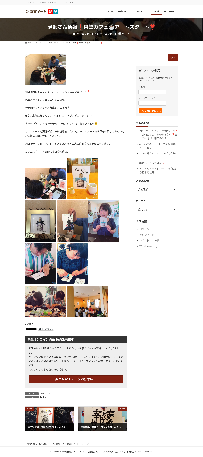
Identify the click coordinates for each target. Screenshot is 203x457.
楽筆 (45, 397)
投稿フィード (146, 234)
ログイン (144, 229)
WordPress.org (148, 246)
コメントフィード (149, 240)
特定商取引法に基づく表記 (37, 444)
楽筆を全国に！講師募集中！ (76, 379)
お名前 (142, 87)
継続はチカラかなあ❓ (152, 163)
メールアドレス (146, 98)
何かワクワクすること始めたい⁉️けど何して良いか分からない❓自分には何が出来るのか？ (158, 134)
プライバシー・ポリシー (90, 444)
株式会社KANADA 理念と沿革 (64, 444)
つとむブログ (45, 393)
